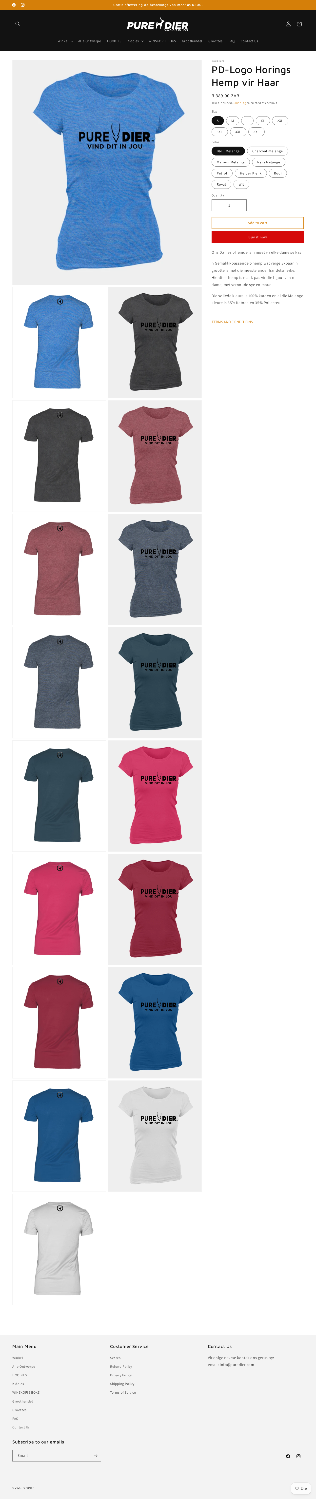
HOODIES (19, 1375)
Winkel (17, 1358)
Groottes (19, 1410)
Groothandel (22, 1401)
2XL (280, 120)
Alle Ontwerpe (23, 1366)
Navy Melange (268, 162)
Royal (221, 184)
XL (263, 120)
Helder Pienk (251, 173)
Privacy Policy (121, 1375)
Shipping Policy (122, 1384)
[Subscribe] (95, 1455)
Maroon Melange (231, 162)
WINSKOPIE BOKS (26, 1392)
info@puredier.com (237, 1364)
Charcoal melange (267, 151)
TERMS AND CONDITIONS (232, 322)
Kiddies (18, 1384)
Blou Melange (228, 151)
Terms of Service (123, 1392)
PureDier (28, 1487)
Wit (241, 184)
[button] (17, 24)
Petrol (222, 173)
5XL (256, 132)
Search (115, 1358)
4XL (238, 132)
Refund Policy (121, 1366)
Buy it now (257, 237)
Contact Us (21, 1427)
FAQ (15, 1418)
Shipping (240, 103)
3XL (220, 132)
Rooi (278, 173)
